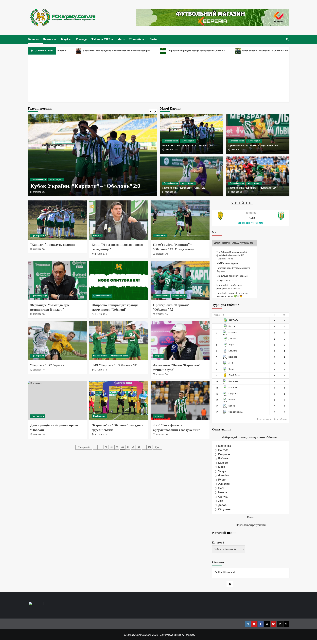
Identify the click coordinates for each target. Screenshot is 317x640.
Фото (121, 39)
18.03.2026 (159, 434)
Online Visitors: (224, 572)
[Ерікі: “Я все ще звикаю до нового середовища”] (118, 220)
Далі (157, 447)
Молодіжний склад (119, 355)
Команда (81, 39)
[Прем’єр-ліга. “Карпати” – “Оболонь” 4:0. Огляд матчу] (180, 220)
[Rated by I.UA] (36, 603)
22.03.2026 (98, 254)
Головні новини (39, 179)
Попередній (84, 447)
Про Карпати (38, 235)
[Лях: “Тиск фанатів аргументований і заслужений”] (180, 400)
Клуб (64, 39)
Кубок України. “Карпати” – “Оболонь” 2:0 (237, 50)
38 (111, 447)
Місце (217, 315)
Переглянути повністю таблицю (272, 419)
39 (117, 447)
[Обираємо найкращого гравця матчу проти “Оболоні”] (118, 280)
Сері (221, 487)
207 (149, 447)
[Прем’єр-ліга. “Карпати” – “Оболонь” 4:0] (180, 280)
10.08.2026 (169, 192)
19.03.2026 (98, 434)
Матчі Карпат (56, 179)
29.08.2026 (251, 213)
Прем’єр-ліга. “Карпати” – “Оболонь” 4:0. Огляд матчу (173, 246)
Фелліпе (223, 475)
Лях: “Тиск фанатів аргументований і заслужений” (176, 427)
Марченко (224, 445)
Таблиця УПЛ (100, 39)
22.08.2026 (37, 192)
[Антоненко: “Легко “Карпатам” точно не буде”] (180, 340)
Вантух (223, 449)
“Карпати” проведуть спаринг (52, 244)
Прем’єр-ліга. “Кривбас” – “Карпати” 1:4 (252, 188)
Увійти (242, 203)
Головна (33, 39)
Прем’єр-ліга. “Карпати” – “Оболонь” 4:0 (172, 307)
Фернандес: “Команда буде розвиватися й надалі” (50, 307)
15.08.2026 (235, 149)
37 (106, 447)
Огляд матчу (160, 235)
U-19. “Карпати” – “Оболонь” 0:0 (115, 365)
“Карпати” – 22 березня (47, 365)
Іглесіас (223, 492)
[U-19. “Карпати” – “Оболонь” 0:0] (118, 340)
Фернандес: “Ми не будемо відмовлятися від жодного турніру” (89, 50)
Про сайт (135, 39)
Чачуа (222, 471)
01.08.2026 (235, 192)
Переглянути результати (251, 524)
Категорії (218, 542)
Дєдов (222, 504)
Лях (220, 500)
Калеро (223, 462)
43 (139, 447)
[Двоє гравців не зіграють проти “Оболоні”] (57, 400)
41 (128, 447)
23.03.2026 (37, 249)
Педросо (224, 454)
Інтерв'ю (97, 235)
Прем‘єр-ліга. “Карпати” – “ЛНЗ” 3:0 (183, 188)
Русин (222, 479)
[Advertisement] (158, 79)
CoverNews (166, 634)
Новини (48, 39)
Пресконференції (39, 295)
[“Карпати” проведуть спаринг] (57, 220)
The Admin (222, 252)
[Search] (287, 39)
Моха (221, 466)
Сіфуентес (225, 509)
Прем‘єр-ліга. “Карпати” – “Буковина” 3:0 (253, 145)
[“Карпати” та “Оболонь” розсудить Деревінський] (118, 400)
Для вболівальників (102, 295)
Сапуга (223, 496)
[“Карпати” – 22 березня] (57, 340)
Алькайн (224, 483)
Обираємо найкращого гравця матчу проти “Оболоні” (168, 50)
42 (133, 447)
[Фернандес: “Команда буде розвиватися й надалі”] (57, 280)
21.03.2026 (37, 369)
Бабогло (223, 458)
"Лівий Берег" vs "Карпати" (250, 223)
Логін (153, 39)
